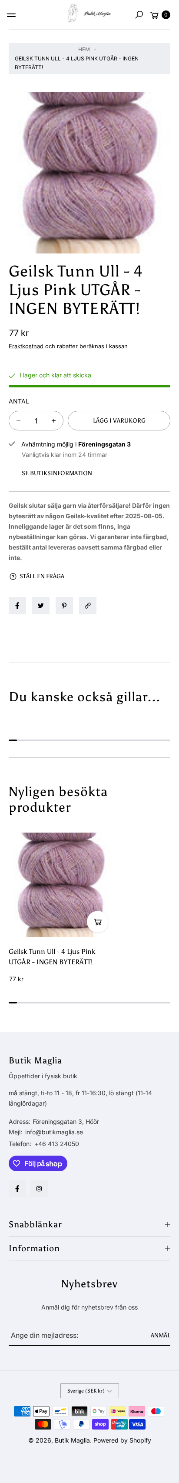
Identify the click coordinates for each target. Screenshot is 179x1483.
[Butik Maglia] (89, 13)
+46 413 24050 (56, 1143)
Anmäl (160, 1335)
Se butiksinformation (57, 473)
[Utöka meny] (11, 15)
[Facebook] (17, 1188)
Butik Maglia (72, 1440)
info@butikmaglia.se (53, 1132)
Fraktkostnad (26, 346)
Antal (19, 401)
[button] (139, 14)
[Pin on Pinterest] (64, 605)
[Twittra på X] (41, 605)
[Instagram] (39, 1188)
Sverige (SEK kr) (86, 1391)
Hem (84, 49)
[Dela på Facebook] (17, 605)
